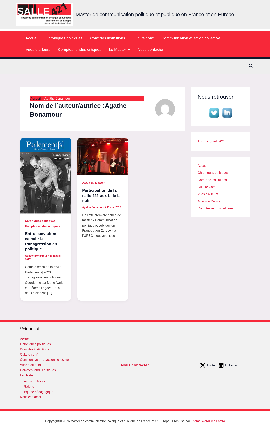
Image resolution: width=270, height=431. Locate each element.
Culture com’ (143, 38)
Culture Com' (207, 187)
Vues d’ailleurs (38, 49)
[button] (128, 49)
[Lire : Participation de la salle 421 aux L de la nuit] (102, 156)
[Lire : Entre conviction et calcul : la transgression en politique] (45, 175)
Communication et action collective (190, 38)
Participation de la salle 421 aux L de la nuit (101, 195)
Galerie (29, 386)
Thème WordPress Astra (208, 421)
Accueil (32, 38)
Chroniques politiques (64, 38)
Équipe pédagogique (38, 392)
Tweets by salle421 (211, 141)
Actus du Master (93, 182)
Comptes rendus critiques (79, 49)
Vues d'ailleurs (208, 194)
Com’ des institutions (107, 38)
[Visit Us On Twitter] (214, 112)
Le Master (117, 49)
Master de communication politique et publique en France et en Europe (155, 14)
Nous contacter (150, 49)
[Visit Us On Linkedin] (227, 112)
